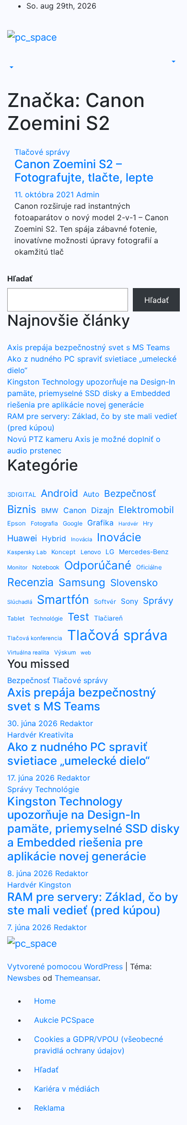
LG (109, 551)
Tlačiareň (108, 618)
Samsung (81, 582)
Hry (148, 523)
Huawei (22, 538)
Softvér (105, 601)
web (86, 652)
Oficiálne (149, 567)
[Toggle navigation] (14, 59)
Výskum (65, 652)
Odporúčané (97, 565)
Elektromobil (146, 509)
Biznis (21, 509)
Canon (74, 510)
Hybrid (54, 538)
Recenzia (30, 582)
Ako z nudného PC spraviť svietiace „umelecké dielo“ (78, 754)
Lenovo (91, 552)
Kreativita (56, 734)
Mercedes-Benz (143, 552)
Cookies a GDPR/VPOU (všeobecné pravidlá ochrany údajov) (98, 1044)
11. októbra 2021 (45, 194)
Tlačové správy (42, 152)
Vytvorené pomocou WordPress (66, 966)
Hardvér (128, 524)
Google (72, 523)
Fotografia (44, 523)
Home (45, 1001)
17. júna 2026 (32, 777)
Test (78, 617)
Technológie (46, 618)
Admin (87, 194)
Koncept (63, 552)
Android (59, 493)
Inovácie (119, 537)
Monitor (17, 567)
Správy (158, 600)
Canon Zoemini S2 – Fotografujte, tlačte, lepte (83, 171)
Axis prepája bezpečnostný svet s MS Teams (88, 347)
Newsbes (23, 978)
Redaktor (76, 723)
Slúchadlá (19, 602)
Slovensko (134, 583)
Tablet (16, 618)
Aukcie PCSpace (64, 1020)
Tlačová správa (117, 635)
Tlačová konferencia (34, 638)
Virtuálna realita (28, 652)
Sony (129, 601)
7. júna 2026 (30, 927)
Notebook (45, 567)
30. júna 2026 (33, 723)
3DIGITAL (21, 494)
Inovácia (81, 539)
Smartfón (63, 599)
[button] (10, 68)
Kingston (55, 884)
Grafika (100, 522)
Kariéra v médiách (66, 1088)
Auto (91, 494)
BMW (49, 510)
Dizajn (102, 510)
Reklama (49, 1108)
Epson (16, 523)
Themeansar (76, 978)
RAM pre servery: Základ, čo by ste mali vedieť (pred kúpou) (92, 904)
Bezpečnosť (130, 493)
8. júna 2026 (31, 873)
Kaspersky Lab (27, 552)
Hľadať (20, 278)
